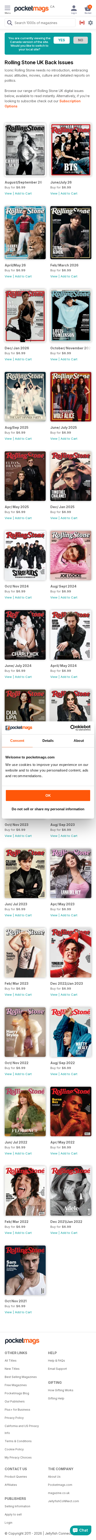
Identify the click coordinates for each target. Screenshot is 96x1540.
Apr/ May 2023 (62, 904)
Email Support (57, 1368)
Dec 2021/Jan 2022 (66, 1222)
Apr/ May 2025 (17, 507)
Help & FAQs (56, 1360)
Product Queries (16, 1476)
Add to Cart (23, 193)
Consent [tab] (17, 741)
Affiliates (11, 1485)
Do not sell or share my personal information (48, 809)
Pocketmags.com (60, 1485)
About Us (54, 1476)
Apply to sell (13, 1514)
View (8, 193)
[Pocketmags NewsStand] (30, 9)
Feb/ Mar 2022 (16, 1222)
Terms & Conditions (18, 1441)
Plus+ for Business (17, 1409)
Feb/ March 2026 (64, 265)
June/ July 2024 (18, 666)
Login (8, 1522)
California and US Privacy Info (22, 1429)
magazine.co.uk (59, 1493)
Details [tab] (48, 741)
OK (48, 795)
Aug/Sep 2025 (16, 427)
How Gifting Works (60, 1390)
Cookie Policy (14, 1449)
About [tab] (79, 741)
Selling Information (17, 1506)
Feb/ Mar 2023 (16, 983)
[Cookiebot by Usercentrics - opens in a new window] (70, 728)
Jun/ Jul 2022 (16, 1142)
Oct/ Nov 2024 (17, 586)
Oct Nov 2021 (16, 1301)
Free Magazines (16, 1385)
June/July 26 (61, 182)
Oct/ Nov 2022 (16, 1063)
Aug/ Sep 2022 (62, 1063)
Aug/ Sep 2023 (62, 825)
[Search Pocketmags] (10, 23)
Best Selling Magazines (21, 1377)
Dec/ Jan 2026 (17, 348)
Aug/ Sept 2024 (63, 586)
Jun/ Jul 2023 (16, 904)
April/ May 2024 (63, 666)
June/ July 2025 (63, 427)
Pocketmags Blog (17, 1393)
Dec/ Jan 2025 (62, 507)
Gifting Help (56, 1398)
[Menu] (7, 8)
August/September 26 (23, 182)
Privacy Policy (14, 1418)
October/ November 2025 (70, 348)
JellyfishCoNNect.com (63, 1501)
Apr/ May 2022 (62, 1142)
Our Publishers (15, 1401)
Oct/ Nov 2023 (16, 825)
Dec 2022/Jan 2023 (66, 983)
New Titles (12, 1368)
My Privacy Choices (18, 1457)
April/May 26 (15, 265)
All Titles (11, 1360)
